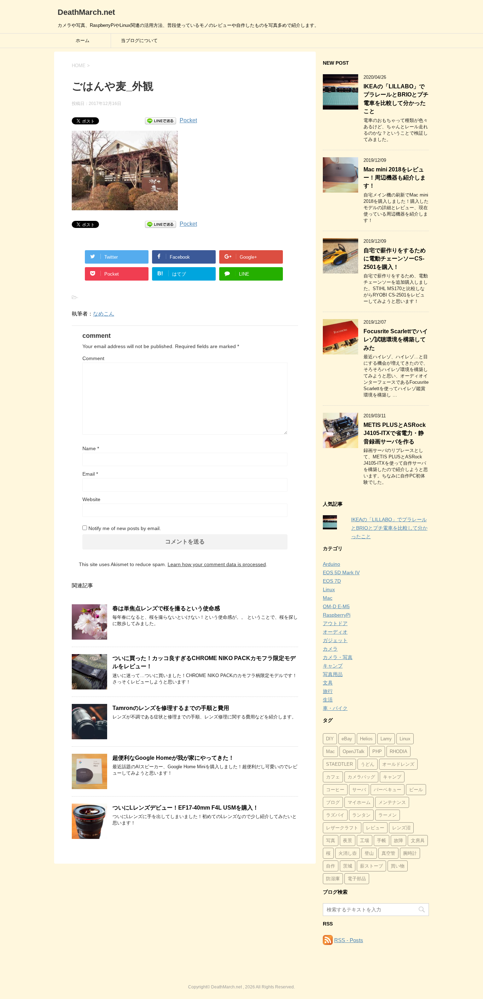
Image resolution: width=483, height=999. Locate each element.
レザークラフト (342, 827)
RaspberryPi (336, 615)
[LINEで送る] (160, 120)
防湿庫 (333, 878)
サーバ (359, 789)
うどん (367, 764)
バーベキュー (387, 789)
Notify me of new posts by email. (124, 528)
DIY (330, 738)
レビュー (375, 827)
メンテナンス (392, 802)
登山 (369, 853)
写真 (330, 840)
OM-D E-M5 (336, 606)
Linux (329, 589)
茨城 (347, 866)
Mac (327, 598)
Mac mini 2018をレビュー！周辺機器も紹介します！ (394, 177)
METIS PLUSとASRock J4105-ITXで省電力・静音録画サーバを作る (394, 433)
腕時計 (410, 853)
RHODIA (398, 751)
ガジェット (335, 640)
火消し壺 (347, 853)
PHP (377, 751)
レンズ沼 (401, 827)
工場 (364, 840)
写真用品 (333, 674)
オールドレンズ (398, 764)
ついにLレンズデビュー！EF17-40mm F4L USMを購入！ (185, 808)
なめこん (103, 314)
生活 (328, 700)
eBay (347, 738)
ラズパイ (335, 815)
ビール (416, 789)
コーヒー (335, 789)
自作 (330, 866)
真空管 (388, 853)
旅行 (328, 691)
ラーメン (387, 815)
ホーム (82, 40)
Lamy (386, 738)
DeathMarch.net (86, 12)
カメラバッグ (361, 777)
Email (90, 474)
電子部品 (357, 878)
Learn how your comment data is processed (217, 564)
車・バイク (335, 708)
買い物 (398, 866)
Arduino (331, 564)
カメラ (330, 649)
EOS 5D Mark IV (341, 572)
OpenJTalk (354, 751)
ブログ (333, 802)
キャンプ (333, 666)
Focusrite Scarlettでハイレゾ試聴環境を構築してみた (395, 339)
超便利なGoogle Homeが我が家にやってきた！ (173, 758)
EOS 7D (332, 581)
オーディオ (335, 632)
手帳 (381, 840)
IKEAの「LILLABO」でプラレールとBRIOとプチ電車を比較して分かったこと (396, 98)
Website (91, 499)
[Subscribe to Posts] (328, 940)
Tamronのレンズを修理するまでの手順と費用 (170, 708)
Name (90, 448)
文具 (328, 683)
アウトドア (335, 623)
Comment (93, 358)
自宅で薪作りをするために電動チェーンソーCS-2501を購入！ (394, 258)
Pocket (188, 120)
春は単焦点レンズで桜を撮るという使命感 (166, 608)
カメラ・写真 (338, 657)
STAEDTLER (339, 764)
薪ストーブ (371, 866)
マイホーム (359, 802)
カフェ (333, 777)
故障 (398, 840)
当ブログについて (139, 40)
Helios (366, 738)
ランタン (361, 815)
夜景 (347, 840)
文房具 (418, 840)
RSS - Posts (348, 940)
